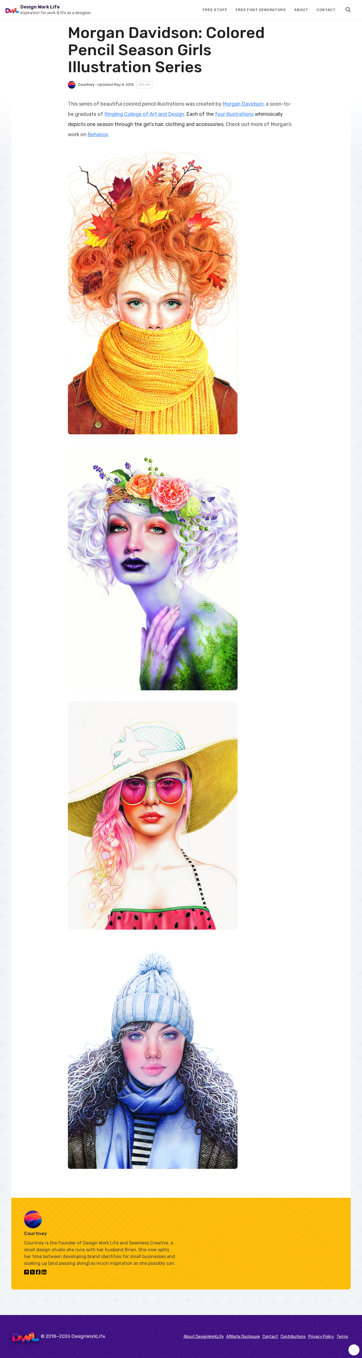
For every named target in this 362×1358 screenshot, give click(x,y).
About (301, 10)
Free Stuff (214, 10)
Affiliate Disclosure (243, 1336)
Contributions (293, 1336)
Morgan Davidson (243, 104)
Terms (342, 1336)
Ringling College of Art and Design (144, 114)
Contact (326, 10)
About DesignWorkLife (204, 1336)
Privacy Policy (321, 1336)
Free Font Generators (261, 10)
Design (144, 84)
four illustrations (234, 114)
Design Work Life (40, 7)
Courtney (86, 84)
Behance (97, 134)
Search (348, 10)
